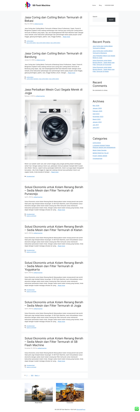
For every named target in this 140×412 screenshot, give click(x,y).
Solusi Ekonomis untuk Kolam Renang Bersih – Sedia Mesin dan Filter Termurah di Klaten (54, 228)
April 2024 (96, 114)
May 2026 (96, 105)
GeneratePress (81, 409)
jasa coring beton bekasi (43, 42)
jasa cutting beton (55, 42)
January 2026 (97, 108)
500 (32, 375)
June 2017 (96, 127)
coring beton (29, 41)
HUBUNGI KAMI (109, 5)
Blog (100, 5)
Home (94, 5)
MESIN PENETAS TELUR (100, 153)
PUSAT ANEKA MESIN (100, 156)
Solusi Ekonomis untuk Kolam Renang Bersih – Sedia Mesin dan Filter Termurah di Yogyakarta (54, 266)
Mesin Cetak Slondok (99, 150)
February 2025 (97, 111)
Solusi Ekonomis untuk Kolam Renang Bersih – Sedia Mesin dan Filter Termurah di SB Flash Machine (54, 342)
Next (37, 375)
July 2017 (96, 125)
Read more (66, 37)
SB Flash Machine (41, 5)
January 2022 (97, 122)
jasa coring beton (31, 42)
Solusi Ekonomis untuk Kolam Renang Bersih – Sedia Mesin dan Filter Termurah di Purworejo (54, 190)
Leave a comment (31, 216)
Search (95, 16)
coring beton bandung (32, 78)
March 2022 (96, 119)
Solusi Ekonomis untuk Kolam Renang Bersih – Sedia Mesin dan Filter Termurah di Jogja (54, 303)
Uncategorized (30, 176)
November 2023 (98, 116)
